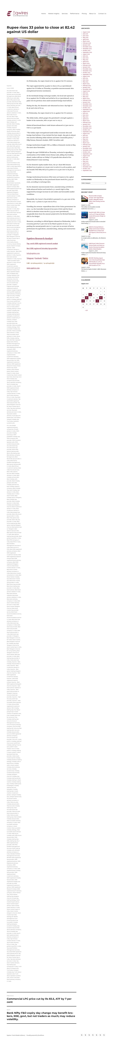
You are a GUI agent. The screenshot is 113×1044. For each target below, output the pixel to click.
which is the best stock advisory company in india (14, 979)
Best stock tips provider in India (13, 231)
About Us (92, 13)
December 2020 (87, 148)
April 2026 (86, 39)
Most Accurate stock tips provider (12, 809)
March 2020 (86, 165)
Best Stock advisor (15, 212)
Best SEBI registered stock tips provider (14, 188)
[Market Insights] (85, 1035)
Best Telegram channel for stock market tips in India (13, 238)
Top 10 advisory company (14, 382)
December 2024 (87, 69)
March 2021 (86, 143)
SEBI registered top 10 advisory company (14, 890)
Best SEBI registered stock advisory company (14, 560)
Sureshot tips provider (13, 380)
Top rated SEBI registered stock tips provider (13, 400)
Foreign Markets (11, 275)
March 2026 (86, 41)
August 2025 (86, 54)
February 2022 (87, 122)
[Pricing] (96, 1035)
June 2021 (85, 137)
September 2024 (87, 74)
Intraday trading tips (12, 312)
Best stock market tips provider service (13, 610)
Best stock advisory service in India (13, 218)
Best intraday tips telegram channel (13, 504)
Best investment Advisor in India (13, 140)
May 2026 (85, 37)
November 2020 (87, 150)
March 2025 (86, 63)
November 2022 (87, 106)
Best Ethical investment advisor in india (13, 109)
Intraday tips (15, 310)
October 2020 (86, 152)
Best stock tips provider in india (13, 632)
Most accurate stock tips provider (12, 323)
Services (65, 13)
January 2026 (86, 45)
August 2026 (86, 32)
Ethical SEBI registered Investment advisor (14, 264)
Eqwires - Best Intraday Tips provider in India (14, 663)
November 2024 (87, 71)
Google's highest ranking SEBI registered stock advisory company (14, 291)
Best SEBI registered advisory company (12, 173)
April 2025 (86, 61)
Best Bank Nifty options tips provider (13, 99)
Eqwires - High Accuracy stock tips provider (14, 698)
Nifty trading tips (11, 841)
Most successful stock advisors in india (14, 831)
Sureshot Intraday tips (13, 926)
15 (100, 297)
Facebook (38, 258)
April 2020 (86, 163)
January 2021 (86, 146)
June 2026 (86, 35)
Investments (15, 317)
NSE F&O (12, 340)
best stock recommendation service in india (14, 617)
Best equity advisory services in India (14, 105)
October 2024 (86, 72)
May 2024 (85, 82)
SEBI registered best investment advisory (13, 354)
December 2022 (87, 104)
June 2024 (85, 80)
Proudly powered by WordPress (35, 1035)
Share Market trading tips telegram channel (13, 896)
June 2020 (85, 159)
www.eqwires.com (33, 268)
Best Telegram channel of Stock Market (13, 652)
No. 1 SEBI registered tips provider (13, 842)
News (18, 336)
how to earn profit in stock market (14, 746)
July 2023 (85, 93)
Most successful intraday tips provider (13, 328)
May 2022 (85, 117)
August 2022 (86, 111)
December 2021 (87, 126)
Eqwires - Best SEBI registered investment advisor (13, 674)
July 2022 (85, 113)
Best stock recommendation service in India (13, 227)
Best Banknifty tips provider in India (14, 458)
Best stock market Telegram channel (13, 606)
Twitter (45, 258)
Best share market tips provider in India (13, 207)
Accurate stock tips (12, 445)
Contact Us (102, 13)
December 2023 (87, 89)
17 (83, 301)
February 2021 (87, 144)
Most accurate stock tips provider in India (13, 813)
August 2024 (86, 76)
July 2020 (85, 157)
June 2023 (85, 95)
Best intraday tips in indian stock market (13, 493)
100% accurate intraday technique (13, 432)
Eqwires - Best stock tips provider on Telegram (13, 691)
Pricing (84, 13)
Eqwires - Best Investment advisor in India (13, 249)
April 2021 (85, 141)
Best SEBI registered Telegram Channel (12, 192)
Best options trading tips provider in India (13, 157)
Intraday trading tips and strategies (13, 787)
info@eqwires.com (33, 253)
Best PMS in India (15, 541)
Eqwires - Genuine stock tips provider (12, 695)
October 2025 (86, 50)
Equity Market (17, 244)
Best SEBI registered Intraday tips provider (42, 248)
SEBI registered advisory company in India (12, 351)
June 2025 (85, 58)
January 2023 (86, 102)
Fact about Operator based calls (13, 271)
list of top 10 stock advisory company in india (13, 800)
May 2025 (85, 59)
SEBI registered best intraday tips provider (13, 870)
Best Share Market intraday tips (14, 576)
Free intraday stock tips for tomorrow (13, 277)
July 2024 (85, 78)
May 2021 (85, 139)
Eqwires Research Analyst (40, 238)
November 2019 (87, 167)
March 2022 (86, 120)
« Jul (86, 310)
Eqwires (9, 85)
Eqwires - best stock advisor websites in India (14, 256)
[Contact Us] (104, 1035)
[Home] (81, 1035)
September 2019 (87, 170)
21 (97, 301)
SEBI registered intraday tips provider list (13, 881)
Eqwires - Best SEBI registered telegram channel (14, 684)
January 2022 (86, 124)
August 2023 (86, 91)
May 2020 (85, 161)
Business (12, 240)
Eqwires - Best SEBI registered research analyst (12, 680)
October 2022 (86, 107)
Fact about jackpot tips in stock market (13, 711)
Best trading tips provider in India (13, 658)
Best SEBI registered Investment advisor (13, 177)
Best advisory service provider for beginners (14, 94)
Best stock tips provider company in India (13, 628)
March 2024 (86, 83)
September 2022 (87, 109)
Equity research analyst (13, 245)
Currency (9, 244)
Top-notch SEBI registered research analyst (42, 243)
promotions (15, 345)
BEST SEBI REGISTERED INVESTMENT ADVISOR (13, 181)
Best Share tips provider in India (13, 210)
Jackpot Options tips (15, 796)
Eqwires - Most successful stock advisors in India (14, 260)
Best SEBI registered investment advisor (13, 552)
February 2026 (87, 43)
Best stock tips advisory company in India (13, 621)
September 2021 (87, 132)
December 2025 (87, 47)
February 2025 (87, 65)
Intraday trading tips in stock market (12, 791)
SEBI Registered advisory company (13, 863)
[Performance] (92, 1035)
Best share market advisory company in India (13, 199)
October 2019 (86, 168)
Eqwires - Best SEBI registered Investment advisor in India (14, 253)
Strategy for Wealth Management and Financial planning (12, 918)
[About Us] (100, 1035)
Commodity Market (12, 242)
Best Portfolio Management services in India (14, 170)
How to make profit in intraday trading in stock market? (14, 750)
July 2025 (85, 56)
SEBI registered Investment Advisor (13, 362)
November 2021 (87, 128)
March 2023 (86, 98)
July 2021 (85, 135)
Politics (16, 341)
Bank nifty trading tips (13, 453)
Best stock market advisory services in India (13, 602)
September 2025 (87, 52)
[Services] (89, 1035)
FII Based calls (14, 273)
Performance (74, 13)
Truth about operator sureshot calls (14, 975)
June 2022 (85, 115)
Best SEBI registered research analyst (14, 556)
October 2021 (86, 130)
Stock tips (15, 377)
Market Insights (53, 13)
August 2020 (86, 156)
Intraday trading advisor (13, 778)
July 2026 (85, 34)
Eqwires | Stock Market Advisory (16, 1035)
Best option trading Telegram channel (14, 151)
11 (86, 297)
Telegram (30, 258)
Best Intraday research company (12, 127)
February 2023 (87, 100)
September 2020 (87, 154)
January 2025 (86, 67)
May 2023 (85, 96)
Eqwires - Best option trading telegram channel (14, 671)
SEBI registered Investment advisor (13, 885)
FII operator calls (16, 713)
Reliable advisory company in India (13, 852)
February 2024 (87, 85)
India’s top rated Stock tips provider (14, 754)
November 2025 (87, 48)
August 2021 (86, 133)
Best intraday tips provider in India (13, 133)
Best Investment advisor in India (13, 510)
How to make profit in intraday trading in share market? (14, 308)
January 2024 (86, 87)
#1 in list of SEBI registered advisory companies (12, 427)
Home (43, 13)
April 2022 (86, 119)
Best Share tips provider (13, 584)
